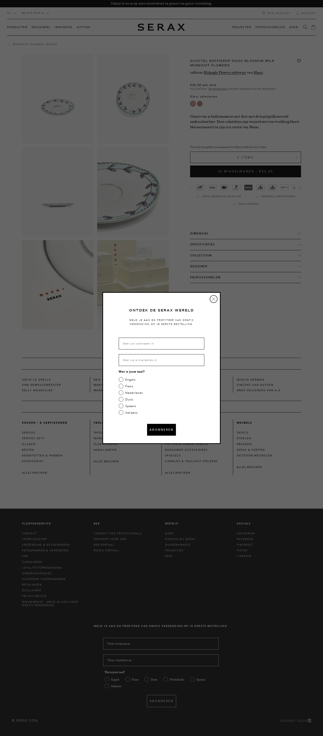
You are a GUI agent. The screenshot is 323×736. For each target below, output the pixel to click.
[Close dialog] (213, 299)
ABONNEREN (161, 429)
